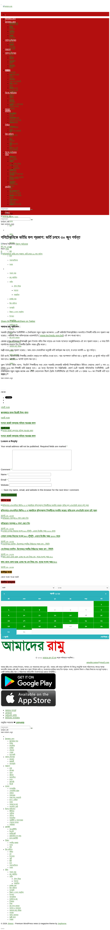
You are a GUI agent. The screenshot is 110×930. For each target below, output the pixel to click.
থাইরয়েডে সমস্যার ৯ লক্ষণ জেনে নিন (15, 523)
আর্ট (10, 143)
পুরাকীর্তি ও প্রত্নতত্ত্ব (16, 174)
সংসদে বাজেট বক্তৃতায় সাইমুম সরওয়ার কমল (18, 435)
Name (4, 474)
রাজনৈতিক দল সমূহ (15, 204)
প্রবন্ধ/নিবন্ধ (13, 260)
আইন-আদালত (13, 200)
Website (5, 485)
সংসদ (11, 221)
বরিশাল (11, 58)
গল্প (10, 138)
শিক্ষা (10, 188)
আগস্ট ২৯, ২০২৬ (7, 515)
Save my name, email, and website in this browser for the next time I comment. (41, 490)
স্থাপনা (16, 290)
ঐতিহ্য (11, 165)
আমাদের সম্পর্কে (10, 710)
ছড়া (10, 256)
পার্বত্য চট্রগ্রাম (10, 40)
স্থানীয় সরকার (13, 217)
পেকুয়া (11, 35)
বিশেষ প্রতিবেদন (11, 92)
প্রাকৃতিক (16, 295)
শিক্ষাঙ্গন (11, 329)
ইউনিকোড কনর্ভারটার (12, 718)
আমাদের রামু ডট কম (49, 657)
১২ (55, 615)
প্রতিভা (11, 97)
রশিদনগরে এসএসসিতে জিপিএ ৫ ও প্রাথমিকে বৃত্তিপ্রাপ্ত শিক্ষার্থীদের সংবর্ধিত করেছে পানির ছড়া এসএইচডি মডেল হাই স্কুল (49, 510)
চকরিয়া (11, 31)
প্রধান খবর (12, 273)
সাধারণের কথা (13, 144)
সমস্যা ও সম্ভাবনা (15, 193)
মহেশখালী (12, 49)
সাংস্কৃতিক (12, 182)
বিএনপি (11, 115)
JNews (10, 923)
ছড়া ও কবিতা (13, 83)
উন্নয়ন (11, 316)
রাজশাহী (11, 65)
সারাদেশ (8, 49)
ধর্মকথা (11, 77)
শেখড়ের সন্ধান (14, 106)
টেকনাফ (11, 33)
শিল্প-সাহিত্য (9, 230)
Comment (6, 469)
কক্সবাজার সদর (13, 24)
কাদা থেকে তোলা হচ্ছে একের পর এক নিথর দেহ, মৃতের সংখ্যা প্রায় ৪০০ (29, 561)
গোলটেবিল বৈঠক (14, 74)
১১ (39, 615)
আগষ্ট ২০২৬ (55, 593)
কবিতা (11, 234)
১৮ (40, 621)
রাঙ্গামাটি (11, 45)
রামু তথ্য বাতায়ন (14, 338)
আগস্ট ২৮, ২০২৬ (7, 554)
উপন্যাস (12, 141)
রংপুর (10, 63)
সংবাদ (11, 264)
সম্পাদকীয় (12, 72)
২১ (86, 621)
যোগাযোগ (8, 713)
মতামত (7, 70)
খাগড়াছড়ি (12, 47)
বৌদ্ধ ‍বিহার (17, 286)
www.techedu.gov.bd (51, 335)
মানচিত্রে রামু (13, 325)
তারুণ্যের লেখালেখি (15, 131)
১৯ (55, 621)
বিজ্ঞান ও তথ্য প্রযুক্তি (16, 312)
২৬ (55, 626)
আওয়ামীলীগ (13, 113)
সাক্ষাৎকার (12, 79)
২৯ (101, 626)
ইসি (10, 226)
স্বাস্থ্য (11, 204)
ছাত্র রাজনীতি (13, 122)
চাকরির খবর (12, 299)
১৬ (9, 621)
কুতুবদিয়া (12, 29)
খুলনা (10, 56)
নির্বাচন (7, 125)
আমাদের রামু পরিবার (15, 346)
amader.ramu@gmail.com (97, 662)
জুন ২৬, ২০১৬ (6, 246)
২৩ (9, 626)
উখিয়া (11, 26)
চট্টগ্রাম (11, 54)
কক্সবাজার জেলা (10, 18)
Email (4, 480)
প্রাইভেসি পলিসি (11, 715)
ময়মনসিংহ (12, 61)
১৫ (101, 615)
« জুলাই (5, 637)
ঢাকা (10, 52)
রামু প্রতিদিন (13, 277)
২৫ (39, 626)
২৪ (24, 626)
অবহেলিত (12, 102)
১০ (24, 615)
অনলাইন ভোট (13, 148)
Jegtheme (62, 923)
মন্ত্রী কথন (12, 202)
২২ (101, 621)
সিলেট (11, 67)
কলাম (11, 86)
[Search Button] (31, 209)
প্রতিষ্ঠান (12, 108)
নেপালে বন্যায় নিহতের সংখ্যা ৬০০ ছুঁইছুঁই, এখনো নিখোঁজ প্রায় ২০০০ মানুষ (30, 536)
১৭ (24, 621)
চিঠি (10, 251)
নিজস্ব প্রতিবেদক (22, 244)
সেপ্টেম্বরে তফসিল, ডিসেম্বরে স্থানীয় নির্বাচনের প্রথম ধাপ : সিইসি (27, 549)
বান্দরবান (11, 42)
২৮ (86, 626)
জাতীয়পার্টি (12, 118)
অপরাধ (11, 197)
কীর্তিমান (11, 95)
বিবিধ (7, 269)
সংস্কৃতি (11, 307)
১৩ (70, 615)
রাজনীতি (8, 111)
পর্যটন (11, 282)
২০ (70, 621)
